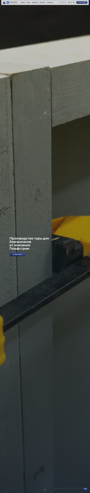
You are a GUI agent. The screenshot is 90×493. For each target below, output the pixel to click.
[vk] (71, 2)
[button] (82, 2)
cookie (55, 489)
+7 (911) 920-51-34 (62, 2)
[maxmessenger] (69, 2)
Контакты (42, 2)
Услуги (28, 2)
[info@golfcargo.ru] (73, 2)
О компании (50, 2)
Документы (35, 2)
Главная (23, 2)
